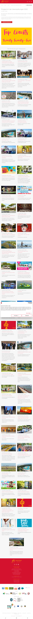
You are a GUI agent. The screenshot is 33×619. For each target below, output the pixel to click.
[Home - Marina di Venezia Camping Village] (5, 1)
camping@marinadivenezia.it (16, 572)
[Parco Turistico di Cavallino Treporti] (6, 593)
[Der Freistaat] (24, 593)
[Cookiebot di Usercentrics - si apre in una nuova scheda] (28, 303)
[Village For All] (20, 593)
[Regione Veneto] (14, 593)
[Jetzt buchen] (16, 618)
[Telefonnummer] (5, 618)
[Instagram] (16, 564)
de (29, 1)
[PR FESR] (20, 606)
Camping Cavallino (16, 580)
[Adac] (6, 588)
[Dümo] (28, 593)
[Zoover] (15, 588)
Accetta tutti (27, 315)
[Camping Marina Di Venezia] (11, 588)
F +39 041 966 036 (16, 571)
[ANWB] (19, 588)
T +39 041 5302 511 (16, 570)
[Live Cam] (27, 618)
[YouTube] (18, 564)
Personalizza (16, 315)
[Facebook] (14, 564)
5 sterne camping (16, 582)
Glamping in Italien (16, 581)
